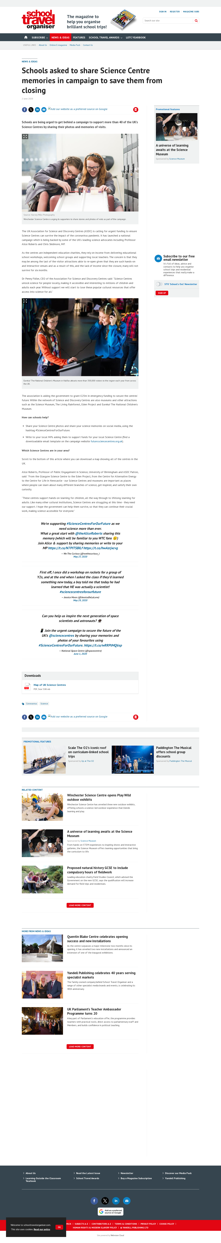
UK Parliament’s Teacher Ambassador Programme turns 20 (94, 1011)
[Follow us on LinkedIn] (116, 1201)
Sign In (162, 11)
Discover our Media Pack (178, 1173)
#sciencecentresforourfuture (80, 592)
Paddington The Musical (181, 761)
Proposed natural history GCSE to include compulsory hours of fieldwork (97, 870)
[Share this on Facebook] (24, 109)
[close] (138, 103)
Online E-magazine (58, 45)
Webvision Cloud (117, 1235)
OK (59, 1227)
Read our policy (42, 1229)
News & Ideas (29, 61)
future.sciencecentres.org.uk (106, 441)
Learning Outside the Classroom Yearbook (43, 1179)
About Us (43, 45)
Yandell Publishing (175, 1178)
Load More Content (80, 905)
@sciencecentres (61, 635)
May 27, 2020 (80, 556)
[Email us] (127, 1201)
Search (196, 20)
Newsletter (127, 1173)
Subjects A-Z (81, 1224)
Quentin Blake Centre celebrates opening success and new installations (97, 938)
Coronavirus (31, 703)
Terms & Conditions (126, 1224)
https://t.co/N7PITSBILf (65, 548)
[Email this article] (44, 109)
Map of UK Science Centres (50, 685)
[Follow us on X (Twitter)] (105, 1201)
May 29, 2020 (80, 600)
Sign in (100, 103)
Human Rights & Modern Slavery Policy (95, 1227)
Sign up (162, 293)
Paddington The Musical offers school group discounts (173, 752)
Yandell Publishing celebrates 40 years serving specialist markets (101, 975)
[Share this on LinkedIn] (37, 109)
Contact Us (88, 45)
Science (44, 703)
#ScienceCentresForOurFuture (88, 523)
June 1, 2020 (80, 653)
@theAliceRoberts (88, 533)
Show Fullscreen (25, 136)
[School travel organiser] (38, 28)
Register (175, 11)
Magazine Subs (191, 11)
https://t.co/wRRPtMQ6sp (103, 645)
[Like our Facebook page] (94, 1201)
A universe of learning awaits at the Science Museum (172, 149)
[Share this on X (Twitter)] (31, 109)
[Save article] (135, 109)
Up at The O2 (87, 761)
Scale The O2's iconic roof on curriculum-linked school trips (88, 752)
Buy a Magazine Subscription (136, 1178)
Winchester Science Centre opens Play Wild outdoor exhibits (99, 797)
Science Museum (177, 158)
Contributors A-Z (101, 1224)
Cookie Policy (166, 1224)
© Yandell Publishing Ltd (134, 1227)
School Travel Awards (87, 1178)
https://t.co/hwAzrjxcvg (100, 548)
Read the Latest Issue (88, 1173)
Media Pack (75, 45)
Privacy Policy (148, 1224)
